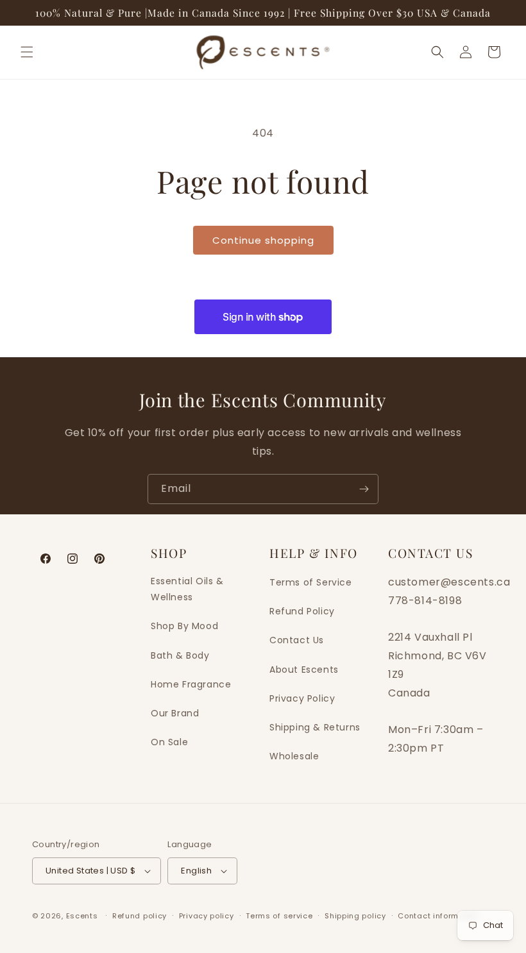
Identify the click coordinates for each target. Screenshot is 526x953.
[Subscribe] (364, 489)
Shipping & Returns (315, 727)
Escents (83, 916)
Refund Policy (302, 611)
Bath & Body (180, 655)
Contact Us (296, 640)
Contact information (438, 916)
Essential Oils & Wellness (187, 589)
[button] (27, 52)
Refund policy (139, 916)
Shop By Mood (184, 626)
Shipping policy (355, 916)
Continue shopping (263, 240)
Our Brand (175, 713)
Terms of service (279, 916)
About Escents (304, 669)
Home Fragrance (191, 684)
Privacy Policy (302, 698)
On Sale (169, 742)
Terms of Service (310, 582)
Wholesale (294, 756)
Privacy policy (206, 916)
